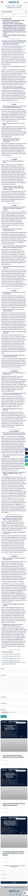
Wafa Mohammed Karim (6, 270)
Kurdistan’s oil (18, 234)
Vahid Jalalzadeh (10, 145)
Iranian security (4, 112)
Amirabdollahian (15, 126)
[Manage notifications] (25, 893)
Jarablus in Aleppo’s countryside (8, 336)
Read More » (5, 760)
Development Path (19, 477)
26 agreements (20, 563)
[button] (2, 2)
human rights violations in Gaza (12, 71)
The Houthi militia (5, 191)
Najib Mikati (15, 396)
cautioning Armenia (10, 629)
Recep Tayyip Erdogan (14, 583)
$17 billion (9, 251)
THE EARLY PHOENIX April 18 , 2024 (11, 656)
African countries (5, 609)
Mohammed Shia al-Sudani (16, 212)
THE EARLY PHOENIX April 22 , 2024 (11, 654)
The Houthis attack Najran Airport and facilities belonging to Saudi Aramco (13, 853)
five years (7, 502)
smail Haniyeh (8, 93)
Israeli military (20, 376)
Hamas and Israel (9, 438)
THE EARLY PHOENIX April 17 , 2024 (11, 658)
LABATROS (23, 537)
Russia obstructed (7, 360)
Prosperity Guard (13, 164)
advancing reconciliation (18, 458)
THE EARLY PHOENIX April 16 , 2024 (11, 660)
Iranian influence (9, 314)
